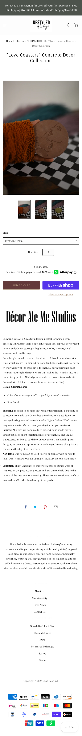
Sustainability (39, 598)
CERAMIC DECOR (37, 41)
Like (25, 506)
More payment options (61, 294)
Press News (40, 604)
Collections (20, 41)
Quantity (33, 252)
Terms (42, 660)
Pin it (45, 506)
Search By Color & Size (42, 626)
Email (55, 506)
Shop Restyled (50, 680)
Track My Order (42, 633)
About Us (39, 591)
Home (9, 41)
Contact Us (39, 611)
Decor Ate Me (41, 68)
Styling (42, 653)
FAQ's (42, 639)
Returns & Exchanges (42, 646)
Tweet (35, 506)
